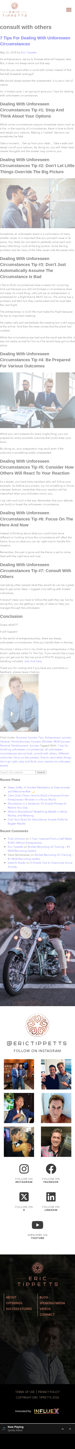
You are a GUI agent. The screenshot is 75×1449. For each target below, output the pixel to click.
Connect (47, 1315)
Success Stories (19, 1309)
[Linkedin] (51, 1197)
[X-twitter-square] (24, 1197)
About (11, 1297)
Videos (45, 1309)
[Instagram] (24, 1169)
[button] (68, 10)
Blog (44, 1297)
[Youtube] (37, 1225)
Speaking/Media (52, 1303)
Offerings (14, 1303)
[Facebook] (51, 1169)
